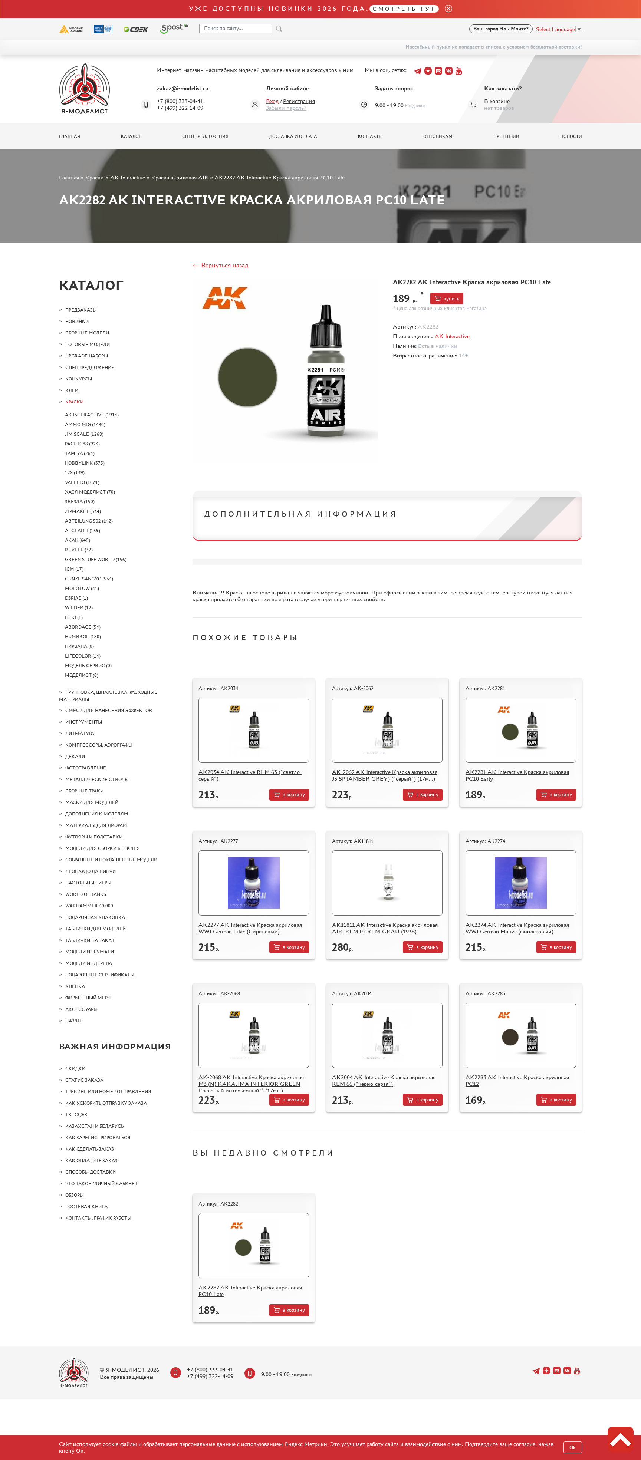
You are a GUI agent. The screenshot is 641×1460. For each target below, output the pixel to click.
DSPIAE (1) (76, 598)
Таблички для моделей (95, 929)
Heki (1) (74, 617)
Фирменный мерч (88, 998)
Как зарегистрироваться (98, 1137)
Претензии (506, 136)
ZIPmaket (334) (83, 511)
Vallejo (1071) (82, 482)
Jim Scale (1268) (84, 434)
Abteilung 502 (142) (89, 521)
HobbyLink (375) (85, 463)
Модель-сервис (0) (88, 665)
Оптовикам (438, 136)
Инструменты (83, 722)
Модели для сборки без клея (102, 848)
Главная (69, 136)
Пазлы (73, 1021)
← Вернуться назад (220, 265)
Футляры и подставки (93, 837)
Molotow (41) (82, 588)
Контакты (370, 136)
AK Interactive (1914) (92, 415)
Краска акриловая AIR (179, 177)
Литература (79, 733)
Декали (75, 756)
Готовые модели (87, 344)
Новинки (77, 321)
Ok (572, 1447)
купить (451, 298)
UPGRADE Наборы (86, 356)
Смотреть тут (404, 9)
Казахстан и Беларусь (94, 1126)
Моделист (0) (81, 675)
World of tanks (85, 894)
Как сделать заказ (89, 1149)
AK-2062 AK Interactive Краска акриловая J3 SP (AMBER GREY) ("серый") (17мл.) (384, 775)
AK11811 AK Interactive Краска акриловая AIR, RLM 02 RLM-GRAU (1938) (385, 928)
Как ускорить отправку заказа (106, 1103)
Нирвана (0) (79, 646)
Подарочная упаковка (95, 917)
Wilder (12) (79, 607)
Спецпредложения (205, 136)
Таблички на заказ (89, 940)
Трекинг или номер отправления (108, 1091)
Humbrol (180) (83, 636)
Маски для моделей (91, 802)
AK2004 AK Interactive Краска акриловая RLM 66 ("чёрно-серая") (383, 1080)
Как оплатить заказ (91, 1160)
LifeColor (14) (83, 656)
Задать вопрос (394, 88)
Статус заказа (84, 1080)
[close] (445, 9)
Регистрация (299, 101)
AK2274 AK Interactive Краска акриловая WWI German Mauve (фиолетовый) (517, 928)
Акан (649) (77, 540)
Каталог (131, 136)
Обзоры (74, 1195)
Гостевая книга (86, 1206)
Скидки (75, 1068)
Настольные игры (88, 883)
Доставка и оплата (293, 136)
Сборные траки (84, 791)
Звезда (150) (80, 501)
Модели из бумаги (89, 952)
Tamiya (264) (80, 453)
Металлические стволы (97, 779)
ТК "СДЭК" (77, 1114)
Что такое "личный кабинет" (102, 1183)
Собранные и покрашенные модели (111, 860)
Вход (272, 101)
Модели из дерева (88, 963)
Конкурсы (78, 379)
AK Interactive (127, 177)
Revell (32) (79, 550)
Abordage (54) (83, 627)
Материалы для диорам (96, 825)
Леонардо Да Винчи (90, 871)
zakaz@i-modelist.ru (182, 88)
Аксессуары (81, 1009)
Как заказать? (503, 88)
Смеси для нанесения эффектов (108, 710)
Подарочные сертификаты (99, 975)
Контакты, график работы (98, 1218)
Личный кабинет (289, 88)
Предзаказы (81, 310)
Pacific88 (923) (82, 443)
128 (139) (75, 472)
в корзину (294, 794)
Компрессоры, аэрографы (98, 745)
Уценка (75, 986)
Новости (571, 136)
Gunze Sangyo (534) (89, 578)
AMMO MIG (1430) (85, 424)
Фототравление (85, 768)
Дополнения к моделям (96, 814)
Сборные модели (87, 333)
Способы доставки (90, 1172)
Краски (94, 177)
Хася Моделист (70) (90, 492)
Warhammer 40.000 (89, 906)
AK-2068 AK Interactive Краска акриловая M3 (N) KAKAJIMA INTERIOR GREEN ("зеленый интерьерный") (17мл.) (251, 1084)
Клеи (71, 390)
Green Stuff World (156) (95, 559)
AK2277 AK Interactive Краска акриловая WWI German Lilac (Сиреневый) (250, 928)
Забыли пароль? (286, 108)
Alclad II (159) (82, 530)
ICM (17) (74, 569)
